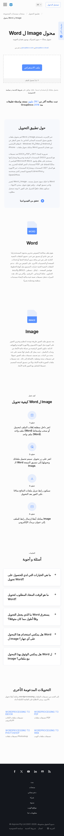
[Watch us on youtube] (28, 772)
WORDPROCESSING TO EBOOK (17, 712)
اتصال (40, 828)
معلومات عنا (32, 813)
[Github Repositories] (42, 772)
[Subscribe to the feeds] (49, 772)
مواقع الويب (32, 808)
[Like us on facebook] (14, 772)
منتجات (32, 787)
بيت (32, 782)
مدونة (32, 802)
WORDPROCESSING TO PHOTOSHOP (17, 731)
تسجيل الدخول (53, 5)
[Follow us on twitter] (21, 772)
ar (38, 5)
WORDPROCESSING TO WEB (46, 731)
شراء (32, 797)
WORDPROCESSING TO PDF (46, 712)
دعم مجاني (32, 792)
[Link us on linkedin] (35, 772)
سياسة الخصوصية (16, 828)
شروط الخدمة (17, 90)
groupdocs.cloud (42, 48)
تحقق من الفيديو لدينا (29, 200)
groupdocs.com (27, 48)
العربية (52, 828)
